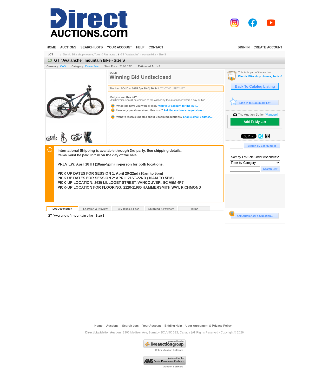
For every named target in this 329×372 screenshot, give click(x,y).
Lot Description (62, 208)
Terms (194, 208)
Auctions (68, 47)
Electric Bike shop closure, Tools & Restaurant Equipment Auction (260, 76)
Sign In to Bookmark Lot (254, 102)
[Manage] (271, 114)
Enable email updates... (164, 116)
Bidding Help (173, 325)
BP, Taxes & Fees (128, 208)
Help (140, 47)
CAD (63, 66)
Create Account (268, 47)
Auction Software (173, 366)
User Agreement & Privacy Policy (208, 325)
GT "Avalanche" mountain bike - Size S (143, 54)
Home (51, 47)
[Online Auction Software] (164, 347)
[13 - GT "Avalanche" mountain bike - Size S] (52, 142)
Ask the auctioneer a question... (160, 110)
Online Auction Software (169, 350)
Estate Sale (92, 66)
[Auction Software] (164, 363)
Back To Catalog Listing (255, 86)
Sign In (244, 47)
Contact (156, 47)
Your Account (119, 47)
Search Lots (91, 47)
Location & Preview (95, 208)
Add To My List (255, 122)
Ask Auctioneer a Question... (255, 215)
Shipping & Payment (161, 208)
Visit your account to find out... (157, 105)
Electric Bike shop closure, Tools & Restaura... (90, 54)
